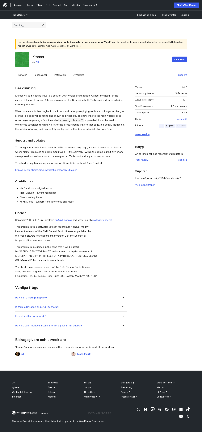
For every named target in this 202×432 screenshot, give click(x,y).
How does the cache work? (30, 316)
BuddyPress (164, 396)
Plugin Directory (20, 15)
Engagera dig (127, 382)
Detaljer (22, 74)
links (162, 126)
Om (13, 382)
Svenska (44, 413)
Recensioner (40, 74)
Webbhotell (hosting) (22, 392)
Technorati (181, 126)
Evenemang (126, 387)
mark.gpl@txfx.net (102, 220)
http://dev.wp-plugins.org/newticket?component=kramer (46, 169)
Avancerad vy (142, 134)
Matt (160, 387)
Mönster (52, 396)
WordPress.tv (92, 396)
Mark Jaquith (84, 353)
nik (37, 61)
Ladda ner (179, 59)
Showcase (53, 382)
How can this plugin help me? (31, 297)
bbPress (162, 392)
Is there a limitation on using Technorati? (37, 307)
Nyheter (16, 387)
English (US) (181, 119)
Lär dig (87, 382)
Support (182, 74)
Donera (125, 392)
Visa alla (182, 159)
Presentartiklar (129, 396)
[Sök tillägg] (43, 25)
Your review (141, 159)
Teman (51, 387)
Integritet (16, 396)
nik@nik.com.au (63, 220)
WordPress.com (166, 382)
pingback (170, 126)
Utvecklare (89, 392)
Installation (60, 74)
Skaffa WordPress (186, 5)
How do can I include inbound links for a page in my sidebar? (48, 325)
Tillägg (51, 392)
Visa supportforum (145, 184)
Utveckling (78, 74)
